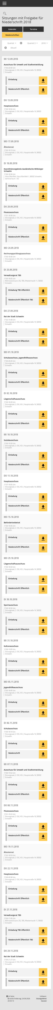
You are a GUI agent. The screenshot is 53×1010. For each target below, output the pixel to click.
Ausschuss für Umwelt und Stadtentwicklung (23, 64)
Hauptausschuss (11, 106)
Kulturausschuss (11, 646)
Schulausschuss (11, 728)
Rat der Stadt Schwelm (14, 316)
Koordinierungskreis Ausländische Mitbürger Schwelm (23, 170)
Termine (33, 29)
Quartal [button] (11, 43)
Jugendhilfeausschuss (13, 687)
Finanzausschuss (11, 212)
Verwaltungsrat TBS (12, 275)
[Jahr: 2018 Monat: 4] (21, 43)
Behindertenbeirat (12, 522)
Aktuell (13, 48)
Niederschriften (12, 35)
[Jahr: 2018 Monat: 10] (6, 48)
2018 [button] (43, 43)
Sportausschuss (11, 605)
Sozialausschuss (11, 440)
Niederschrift (14, 753)
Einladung (12, 79)
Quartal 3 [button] (31, 43)
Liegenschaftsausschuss (14, 399)
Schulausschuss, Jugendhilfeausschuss (21, 357)
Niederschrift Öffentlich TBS (20, 300)
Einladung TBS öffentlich (19, 290)
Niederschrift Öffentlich (18, 89)
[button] (43, 80)
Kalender (12, 29)
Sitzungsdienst (41, 999)
